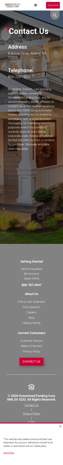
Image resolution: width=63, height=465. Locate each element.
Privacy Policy (31, 351)
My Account (31, 273)
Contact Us (31, 361)
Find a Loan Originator (31, 301)
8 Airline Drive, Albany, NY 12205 (27, 55)
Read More (9, 453)
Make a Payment (31, 346)
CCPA (31, 422)
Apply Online (31, 278)
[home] (11, 5)
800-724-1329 (19, 77)
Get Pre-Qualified (31, 269)
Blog (31, 317)
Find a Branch (31, 307)
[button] (35, 5)
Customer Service (31, 340)
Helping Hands (31, 323)
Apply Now (53, 5)
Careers (31, 312)
